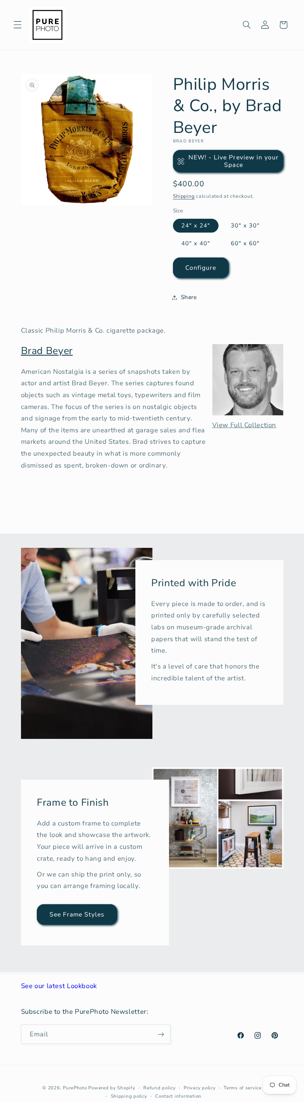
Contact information (178, 1096)
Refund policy (159, 1088)
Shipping (184, 196)
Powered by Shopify (111, 1088)
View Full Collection (244, 425)
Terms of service (243, 1088)
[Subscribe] (161, 1034)
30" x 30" (245, 225)
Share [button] (189, 297)
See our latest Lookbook (59, 985)
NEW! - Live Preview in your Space (233, 161)
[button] (17, 25)
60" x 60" (245, 243)
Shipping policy (129, 1096)
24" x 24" (195, 225)
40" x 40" (195, 243)
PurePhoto (75, 1088)
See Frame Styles (76, 914)
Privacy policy (199, 1088)
